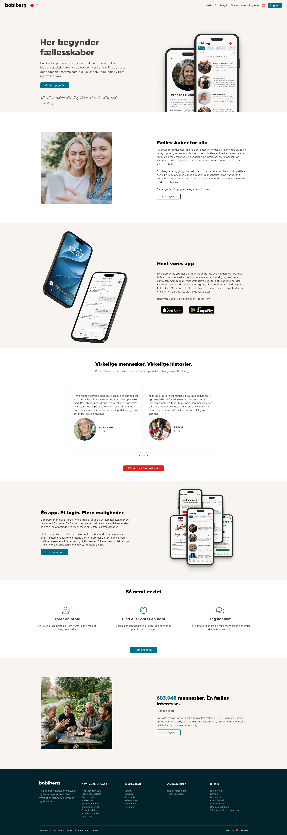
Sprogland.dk (89, 810)
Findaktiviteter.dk (91, 790)
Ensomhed (130, 803)
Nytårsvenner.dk (90, 803)
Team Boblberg (175, 794)
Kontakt (214, 794)
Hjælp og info (217, 790)
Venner (128, 790)
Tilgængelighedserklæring (224, 810)
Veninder (129, 794)
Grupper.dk (88, 797)
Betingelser (216, 797)
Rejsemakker (131, 800)
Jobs (169, 797)
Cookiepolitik (217, 803)
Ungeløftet (87, 816)
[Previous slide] (140, 455)
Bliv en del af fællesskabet (143, 468)
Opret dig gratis (54, 85)
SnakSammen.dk (90, 807)
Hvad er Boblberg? (216, 5)
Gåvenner (130, 807)
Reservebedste (133, 797)
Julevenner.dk (89, 800)
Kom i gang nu (54, 552)
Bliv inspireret (238, 5)
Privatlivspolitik (218, 800)
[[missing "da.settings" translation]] (264, 5)
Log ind (274, 5)
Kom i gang (168, 196)
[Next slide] (147, 455)
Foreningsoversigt (91, 794)
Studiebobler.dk (90, 813)
